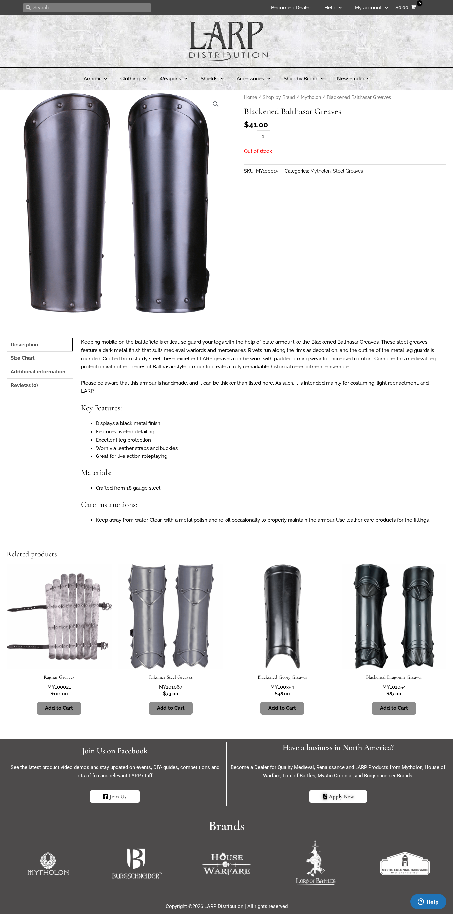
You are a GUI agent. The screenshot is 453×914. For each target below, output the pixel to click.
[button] (216, 104)
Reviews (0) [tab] (24, 385)
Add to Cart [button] (59, 708)
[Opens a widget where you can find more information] (428, 902)
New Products (353, 79)
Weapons (170, 79)
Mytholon (311, 97)
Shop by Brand (300, 79)
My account (368, 8)
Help (329, 8)
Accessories (250, 79)
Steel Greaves (348, 171)
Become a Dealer (291, 8)
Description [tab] (24, 345)
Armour (92, 79)
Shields (209, 79)
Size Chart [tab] (23, 358)
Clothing (130, 79)
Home (250, 97)
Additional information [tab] (38, 372)
